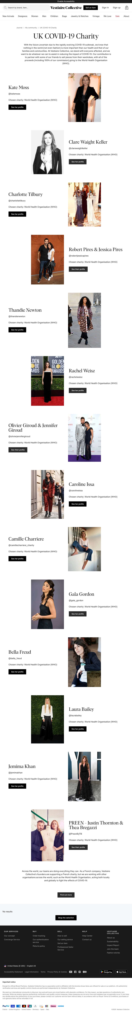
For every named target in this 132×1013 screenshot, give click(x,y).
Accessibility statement (13, 972)
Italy (47, 1009)
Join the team (113, 949)
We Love (107, 16)
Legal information (32, 972)
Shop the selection (66, 917)
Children (54, 16)
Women (34, 16)
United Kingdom (14, 1009)
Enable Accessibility (66, 1)
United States (26, 1009)
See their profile (78, 269)
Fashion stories (113, 952)
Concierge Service (12, 939)
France (5, 1009)
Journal (19, 27)
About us (111, 937)
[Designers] (29, 16)
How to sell (62, 935)
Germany (35, 1009)
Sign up (117, 7)
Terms (43, 972)
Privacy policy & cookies (57, 972)
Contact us (87, 939)
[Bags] (69, 16)
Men (44, 16)
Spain (42, 1009)
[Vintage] (102, 16)
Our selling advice (65, 939)
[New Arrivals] (16, 16)
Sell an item (91, 7)
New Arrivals (8, 16)
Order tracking (39, 935)
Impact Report (113, 945)
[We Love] (113, 16)
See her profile (17, 107)
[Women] (40, 16)
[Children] (60, 16)
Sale (117, 16)
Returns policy (39, 946)
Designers (22, 16)
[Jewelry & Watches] (90, 16)
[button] (127, 7)
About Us (128, 16)
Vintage (95, 16)
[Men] (48, 16)
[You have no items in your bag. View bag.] (127, 7)
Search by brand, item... (18, 7)
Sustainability (112, 941)
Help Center (87, 935)
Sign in (105, 7)
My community (31, 27)
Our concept (9, 935)
